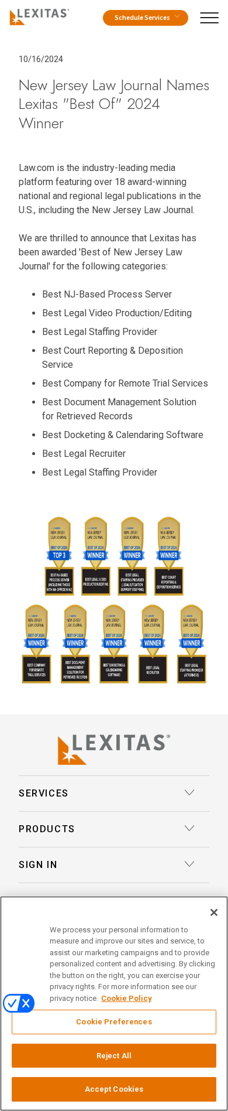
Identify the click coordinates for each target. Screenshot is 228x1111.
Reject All (114, 1055)
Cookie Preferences (113, 1021)
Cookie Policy (126, 998)
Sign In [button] (38, 864)
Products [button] (47, 829)
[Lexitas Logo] (114, 749)
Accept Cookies (114, 1089)
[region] (114, 1003)
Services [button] (44, 793)
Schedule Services (142, 18)
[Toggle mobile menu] (213, 15)
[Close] (214, 912)
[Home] (37, 15)
